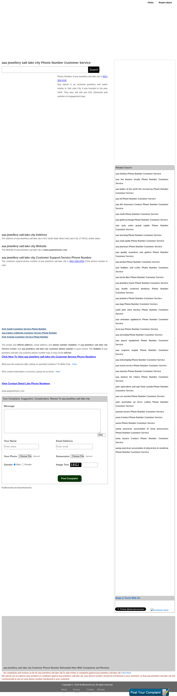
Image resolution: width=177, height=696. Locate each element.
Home (151, 3)
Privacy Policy (76, 691)
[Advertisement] (109, 31)
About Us (64, 691)
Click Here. (126, 673)
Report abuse (165, 3)
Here (74, 364)
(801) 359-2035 (76, 261)
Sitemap (101, 690)
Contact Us (90, 691)
